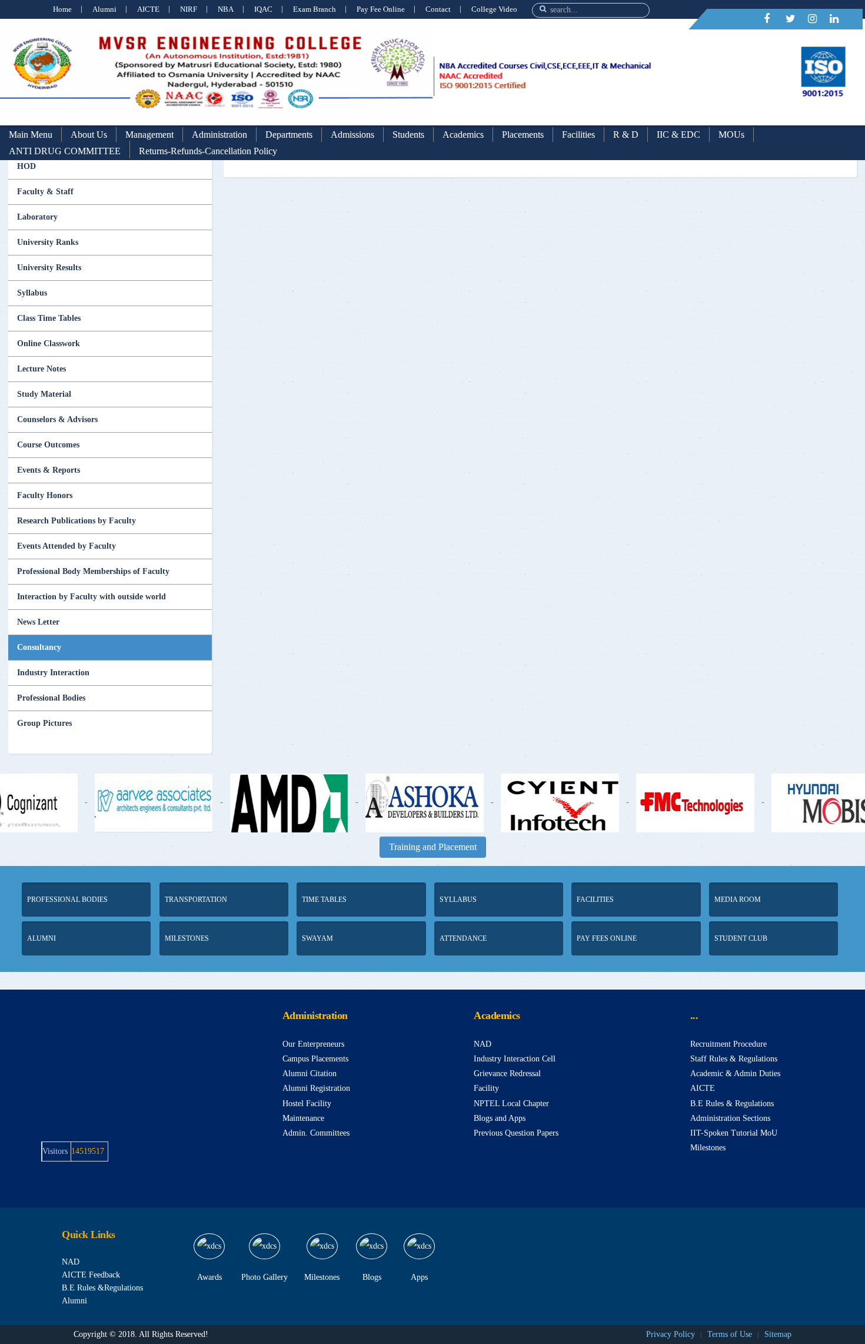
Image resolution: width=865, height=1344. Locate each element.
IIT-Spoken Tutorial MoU (733, 1133)
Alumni (104, 9)
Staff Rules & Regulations (733, 1058)
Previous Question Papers (516, 1133)
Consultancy (39, 647)
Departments (288, 135)
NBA (226, 9)
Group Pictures (44, 723)
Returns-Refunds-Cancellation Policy (208, 151)
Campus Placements (315, 1058)
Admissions (352, 135)
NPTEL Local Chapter (511, 1103)
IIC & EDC (678, 135)
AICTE (148, 9)
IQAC (263, 9)
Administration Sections (730, 1118)
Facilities (578, 135)
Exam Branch (314, 9)
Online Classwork (48, 343)
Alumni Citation (309, 1073)
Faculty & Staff (45, 191)
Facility (486, 1088)
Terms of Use (729, 1334)
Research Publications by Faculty (76, 520)
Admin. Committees (316, 1133)
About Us (89, 135)
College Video (494, 9)
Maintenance (303, 1118)
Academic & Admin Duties (735, 1073)
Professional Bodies (51, 697)
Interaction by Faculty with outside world (91, 596)
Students (408, 135)
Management (149, 135)
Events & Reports (48, 470)
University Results (49, 267)
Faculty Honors (44, 495)
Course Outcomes (48, 444)
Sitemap (777, 1334)
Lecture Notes (41, 368)
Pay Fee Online (381, 9)
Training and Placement (433, 847)
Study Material (44, 394)
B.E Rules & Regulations (732, 1103)
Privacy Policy (670, 1334)
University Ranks (47, 242)
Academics (463, 135)
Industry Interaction (53, 672)
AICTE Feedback (91, 1274)
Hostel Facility (306, 1103)
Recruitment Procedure (728, 1044)
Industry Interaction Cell (514, 1058)
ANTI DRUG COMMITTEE (65, 151)
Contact (438, 9)
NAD (482, 1044)
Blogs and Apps (499, 1118)
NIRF (188, 9)
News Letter (38, 622)
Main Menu (30, 135)
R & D (625, 135)
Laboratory (37, 217)
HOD (26, 166)
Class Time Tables (49, 318)
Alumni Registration (316, 1088)
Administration (219, 135)
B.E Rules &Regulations (102, 1287)
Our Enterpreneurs (313, 1044)
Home (62, 9)
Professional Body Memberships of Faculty (93, 571)
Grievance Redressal (507, 1073)
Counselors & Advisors (57, 419)
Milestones (708, 1147)
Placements (523, 135)
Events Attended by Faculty (66, 546)
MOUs (731, 135)
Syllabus (32, 292)
